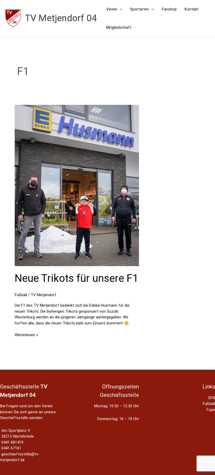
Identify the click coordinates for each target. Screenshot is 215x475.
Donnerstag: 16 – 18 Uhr (118, 418)
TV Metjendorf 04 (61, 18)
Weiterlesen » (26, 335)
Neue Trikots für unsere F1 (76, 278)
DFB (211, 398)
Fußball (21, 295)
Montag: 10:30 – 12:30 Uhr (116, 406)
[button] (119, 9)
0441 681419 (12, 442)
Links (208, 387)
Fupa (211, 409)
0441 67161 (11, 448)
